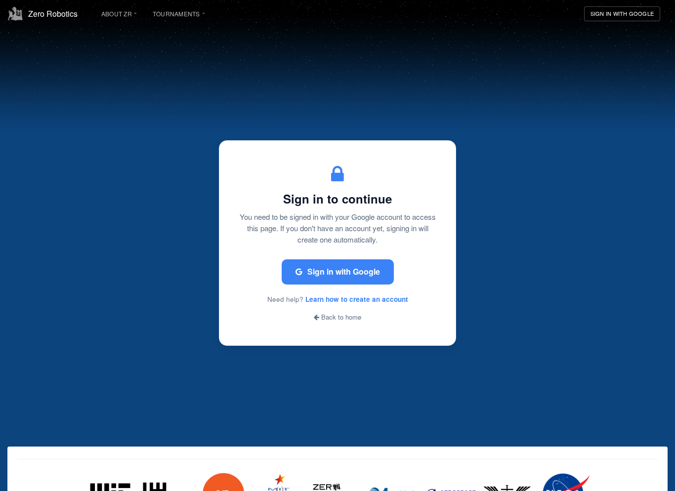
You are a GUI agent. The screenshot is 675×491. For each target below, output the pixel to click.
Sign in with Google (343, 271)
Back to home (340, 317)
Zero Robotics (53, 13)
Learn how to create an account (356, 299)
